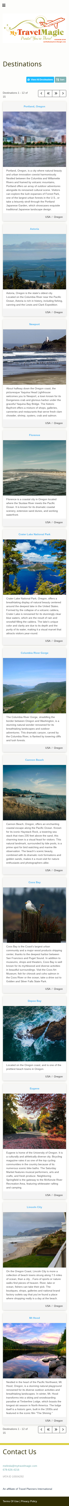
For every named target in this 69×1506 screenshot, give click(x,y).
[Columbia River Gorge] (34, 685)
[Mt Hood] (34, 1350)
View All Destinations (41, 79)
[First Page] (48, 93)
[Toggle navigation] (4, 6)
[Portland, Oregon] (34, 139)
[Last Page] (56, 93)
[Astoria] (34, 261)
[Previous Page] (41, 93)
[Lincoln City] (34, 1239)
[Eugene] (34, 1121)
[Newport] (34, 356)
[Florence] (34, 467)
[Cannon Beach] (34, 792)
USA (47, 216)
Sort (62, 79)
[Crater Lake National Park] (34, 566)
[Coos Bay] (34, 914)
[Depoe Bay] (34, 1033)
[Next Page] (63, 93)
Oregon (58, 216)
